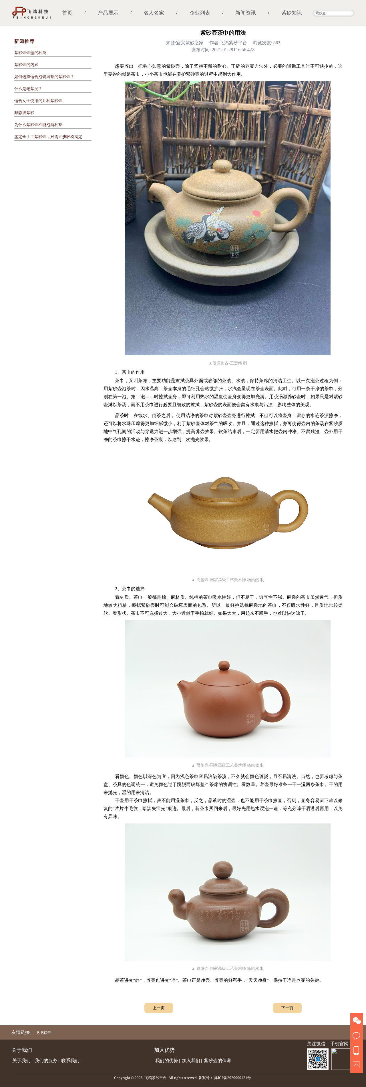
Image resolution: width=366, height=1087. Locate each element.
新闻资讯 (245, 13)
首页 (67, 13)
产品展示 (108, 13)
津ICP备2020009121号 (232, 1078)
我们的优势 (166, 1060)
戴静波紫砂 (24, 113)
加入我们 (191, 1060)
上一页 (159, 1008)
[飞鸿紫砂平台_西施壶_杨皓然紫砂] (228, 755)
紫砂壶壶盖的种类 (30, 53)
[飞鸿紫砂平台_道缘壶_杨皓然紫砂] (228, 959)
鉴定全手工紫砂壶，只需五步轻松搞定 (48, 137)
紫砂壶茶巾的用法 (223, 32)
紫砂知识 (291, 13)
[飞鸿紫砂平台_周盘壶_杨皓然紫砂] (228, 570)
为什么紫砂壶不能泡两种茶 (38, 125)
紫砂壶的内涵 (26, 65)
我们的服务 (46, 1060)
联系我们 (70, 1060)
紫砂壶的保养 (217, 1060)
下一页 (287, 1008)
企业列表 (200, 13)
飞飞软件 (43, 1032)
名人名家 (154, 13)
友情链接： (22, 1032)
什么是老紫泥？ (28, 89)
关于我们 (21, 1060)
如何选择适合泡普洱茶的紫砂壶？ (44, 77)
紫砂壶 (173, 66)
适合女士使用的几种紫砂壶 (38, 101)
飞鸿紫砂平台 (155, 1078)
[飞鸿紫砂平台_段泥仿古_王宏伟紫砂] (228, 353)
